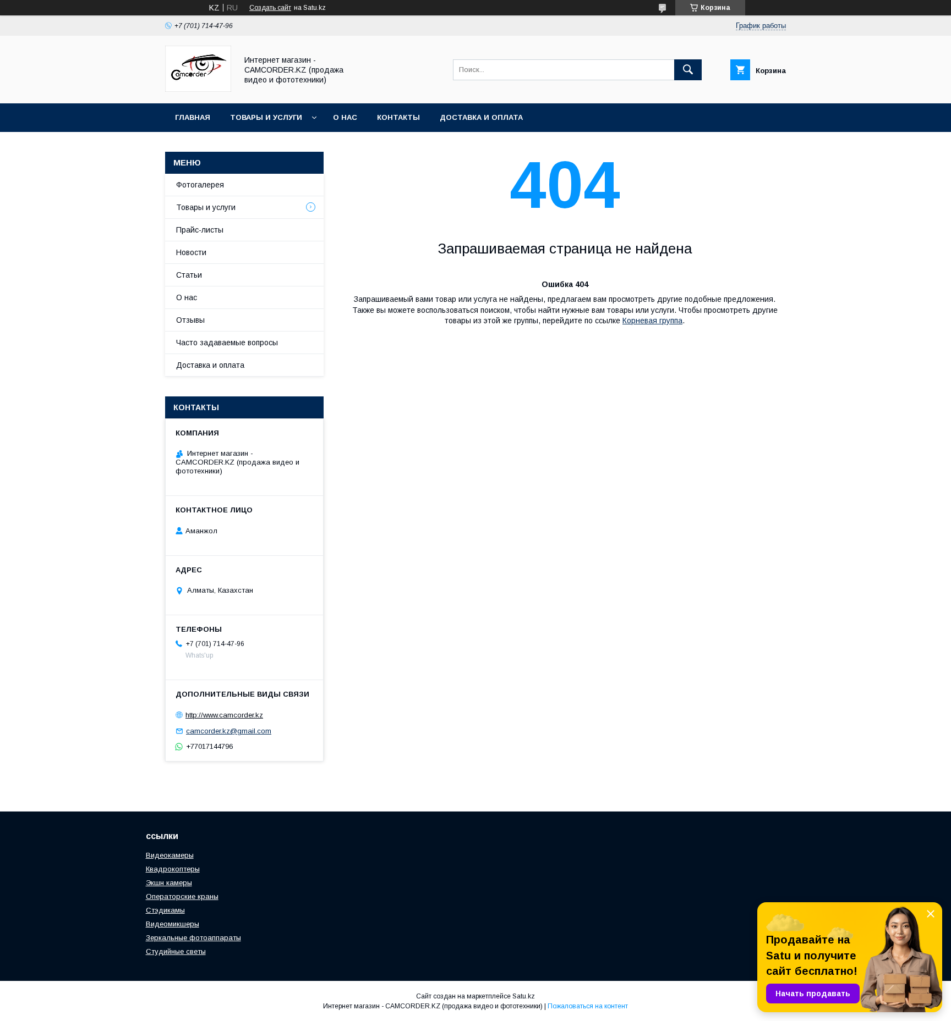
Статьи (189, 275)
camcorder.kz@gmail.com (228, 731)
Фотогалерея (200, 184)
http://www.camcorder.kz (224, 715)
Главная (192, 117)
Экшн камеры (169, 883)
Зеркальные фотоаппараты (193, 938)
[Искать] (688, 69)
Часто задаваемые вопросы (227, 342)
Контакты (398, 117)
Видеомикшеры (172, 924)
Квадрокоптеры (173, 869)
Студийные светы (176, 951)
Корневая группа (652, 320)
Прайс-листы (199, 229)
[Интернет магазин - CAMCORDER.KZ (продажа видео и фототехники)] (198, 89)
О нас (345, 117)
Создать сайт (270, 8)
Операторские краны (182, 896)
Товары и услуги (266, 117)
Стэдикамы (165, 910)
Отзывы (190, 320)
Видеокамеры (170, 855)
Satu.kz (523, 996)
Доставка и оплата (481, 117)
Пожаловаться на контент (588, 1006)
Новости (191, 252)
